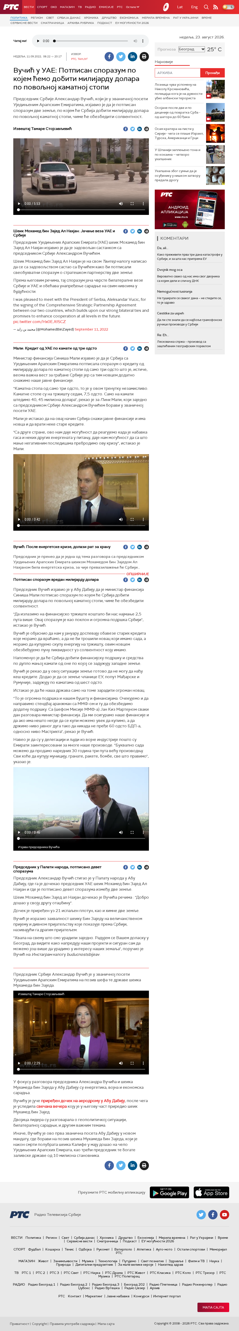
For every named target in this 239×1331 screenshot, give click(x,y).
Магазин (67, 7)
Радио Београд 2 (73, 1284)
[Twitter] (121, 56)
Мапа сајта (213, 1307)
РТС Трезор (205, 1273)
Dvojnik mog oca (170, 270)
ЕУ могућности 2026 (132, 23)
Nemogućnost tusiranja (174, 291)
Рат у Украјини (185, 18)
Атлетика (144, 1249)
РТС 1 (26, 1273)
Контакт (74, 1296)
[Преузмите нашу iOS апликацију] (211, 1192)
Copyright (39, 1324)
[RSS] (215, 7)
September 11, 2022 (91, 329)
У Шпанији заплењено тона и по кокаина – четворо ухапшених (177, 154)
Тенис (69, 1249)
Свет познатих (152, 1261)
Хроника (91, 18)
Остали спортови (191, 1249)
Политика (19, 18)
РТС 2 (40, 1273)
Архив (155, 1288)
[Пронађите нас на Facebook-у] (213, 1214)
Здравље (176, 1261)
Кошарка (52, 1249)
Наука (214, 1261)
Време (207, 18)
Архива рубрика (80, 23)
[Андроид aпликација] (190, 209)
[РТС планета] (166, 7)
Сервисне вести (24, 23)
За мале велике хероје (135, 1264)
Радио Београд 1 (41, 1284)
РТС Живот (136, 1273)
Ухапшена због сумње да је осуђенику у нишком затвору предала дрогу (177, 175)
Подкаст (104, 23)
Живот (43, 1261)
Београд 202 (134, 1284)
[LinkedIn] (132, 56)
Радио (90, 7)
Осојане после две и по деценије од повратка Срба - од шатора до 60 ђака (177, 112)
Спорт (42, 7)
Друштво (109, 18)
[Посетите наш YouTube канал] (224, 1214)
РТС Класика (160, 1273)
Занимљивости (65, 1261)
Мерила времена (156, 18)
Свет (50, 18)
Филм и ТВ (196, 1261)
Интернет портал (167, 1296)
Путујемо (129, 1261)
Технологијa (107, 1261)
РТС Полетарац (127, 1276)
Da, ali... (162, 248)
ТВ (80, 7)
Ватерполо (123, 1249)
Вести (29, 7)
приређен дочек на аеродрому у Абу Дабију (83, 1100)
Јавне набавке (118, 1296)
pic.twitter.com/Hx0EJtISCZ (39, 321)
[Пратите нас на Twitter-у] (201, 1214)
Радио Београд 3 (105, 1284)
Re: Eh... (163, 335)
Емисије (106, 7)
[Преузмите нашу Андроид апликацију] (169, 1192)
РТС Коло (183, 1273)
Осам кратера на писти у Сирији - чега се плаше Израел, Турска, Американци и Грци (179, 133)
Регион (37, 18)
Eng (194, 6)
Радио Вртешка (107, 1288)
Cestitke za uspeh (170, 313)
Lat (180, 6)
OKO (54, 7)
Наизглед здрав (170, 1264)
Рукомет (103, 1249)
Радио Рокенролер (197, 1284)
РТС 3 (54, 1273)
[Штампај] (144, 56)
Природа (63, 1264)
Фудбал (34, 1249)
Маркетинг (93, 1296)
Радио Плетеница (163, 1284)
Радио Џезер (134, 1288)
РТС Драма (114, 1273)
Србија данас (69, 18)
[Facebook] (109, 56)
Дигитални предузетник (94, 1264)
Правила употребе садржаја (72, 1324)
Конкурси (141, 1296)
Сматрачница (52, 23)
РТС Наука (91, 1273)
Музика (88, 1261)
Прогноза (167, 49)
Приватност (19, 1324)
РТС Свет (71, 1273)
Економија (129, 18)
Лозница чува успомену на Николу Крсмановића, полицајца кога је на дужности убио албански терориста (178, 91)
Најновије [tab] (164, 61)
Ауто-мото (164, 1249)
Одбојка (85, 1249)
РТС (120, 7)
